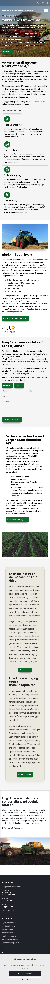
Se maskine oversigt (10, 111)
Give (11, 658)
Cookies (2, 952)
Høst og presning (15, 291)
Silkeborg (29, 654)
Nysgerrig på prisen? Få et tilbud (15, 318)
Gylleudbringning (9, 923)
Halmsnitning (13, 288)
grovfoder (43, 309)
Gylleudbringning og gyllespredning (23, 280)
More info (25, 968)
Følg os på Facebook (13, 828)
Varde (21, 654)
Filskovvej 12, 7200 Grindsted (8, 894)
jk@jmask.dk (37, 377)
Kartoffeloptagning (10, 939)
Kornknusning (7, 933)
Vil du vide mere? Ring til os (17, 520)
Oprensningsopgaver (10, 943)
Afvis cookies (25, 979)
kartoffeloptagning (30, 309)
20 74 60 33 (20, 52)
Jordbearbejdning (15, 286)
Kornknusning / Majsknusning (20, 283)
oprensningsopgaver (13, 312)
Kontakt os (7, 52)
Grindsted (40, 42)
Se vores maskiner (25, 774)
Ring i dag (19, 385)
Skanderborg (23, 651)
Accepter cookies (25, 973)
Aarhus (33, 651)
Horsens (13, 654)
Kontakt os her (25, 670)
